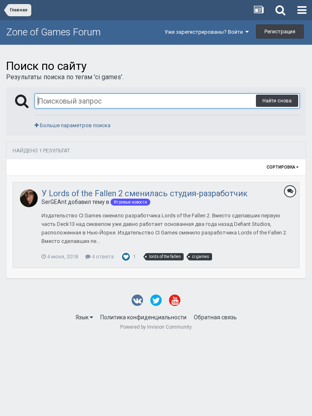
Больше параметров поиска (74, 125)
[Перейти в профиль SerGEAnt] (29, 198)
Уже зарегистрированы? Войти (205, 32)
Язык (83, 317)
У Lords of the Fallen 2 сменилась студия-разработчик (144, 193)
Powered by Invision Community (156, 327)
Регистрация (279, 31)
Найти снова (277, 101)
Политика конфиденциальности (143, 317)
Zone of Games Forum (53, 32)
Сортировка (281, 167)
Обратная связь (215, 317)
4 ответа (102, 257)
